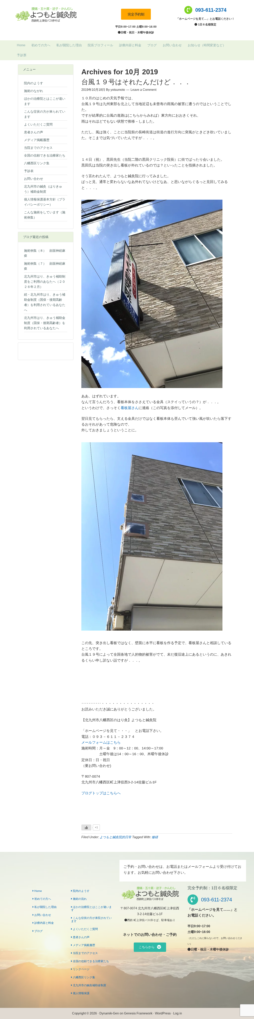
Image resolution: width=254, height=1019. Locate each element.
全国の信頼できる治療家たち (44, 155)
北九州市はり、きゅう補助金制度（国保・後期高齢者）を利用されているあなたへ (44, 323)
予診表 (29, 171)
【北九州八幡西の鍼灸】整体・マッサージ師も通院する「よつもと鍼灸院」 (45, 14)
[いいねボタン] (86, 827)
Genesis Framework (138, 1013)
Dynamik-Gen (109, 1013)
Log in (177, 1013)
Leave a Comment (143, 89)
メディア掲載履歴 (36, 140)
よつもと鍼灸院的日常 (115, 837)
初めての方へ (42, 898)
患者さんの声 (33, 132)
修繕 (155, 837)
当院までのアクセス (38, 147)
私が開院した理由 (45, 907)
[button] (150, 947)
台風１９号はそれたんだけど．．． (136, 82)
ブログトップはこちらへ (101, 793)
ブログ (38, 931)
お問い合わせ (33, 178)
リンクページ (80, 969)
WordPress (163, 1013)
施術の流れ (79, 898)
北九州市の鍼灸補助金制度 (89, 985)
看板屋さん (130, 408)
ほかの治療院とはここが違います (91, 908)
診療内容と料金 (44, 922)
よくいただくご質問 (38, 124)
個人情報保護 (80, 993)
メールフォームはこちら (101, 742)
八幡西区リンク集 (36, 163)
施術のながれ (33, 91)
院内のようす (33, 83)
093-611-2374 (210, 10)
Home (38, 890)
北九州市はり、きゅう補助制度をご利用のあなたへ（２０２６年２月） (44, 281)
